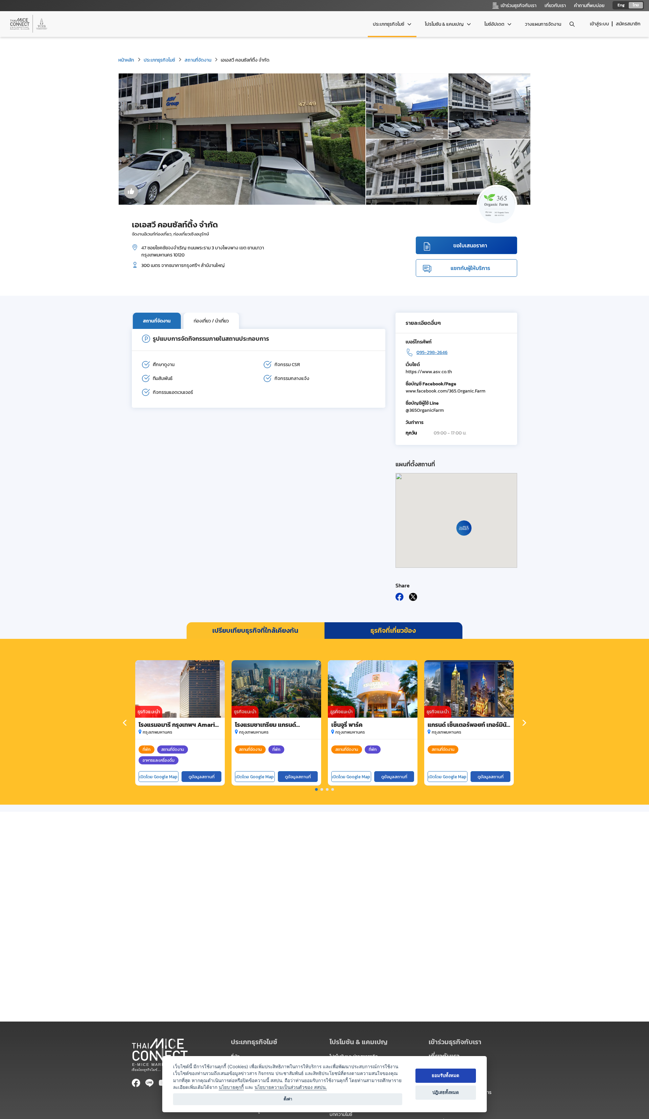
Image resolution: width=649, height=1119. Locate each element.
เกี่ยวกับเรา (555, 5)
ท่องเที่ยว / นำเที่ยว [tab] (211, 320)
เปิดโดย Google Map (158, 777)
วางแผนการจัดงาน (543, 24)
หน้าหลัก (126, 60)
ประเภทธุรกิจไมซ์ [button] (389, 24)
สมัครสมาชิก (628, 23)
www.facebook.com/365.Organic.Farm (445, 391)
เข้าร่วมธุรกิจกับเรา (455, 1042)
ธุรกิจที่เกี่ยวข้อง (393, 630)
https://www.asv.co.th (429, 371)
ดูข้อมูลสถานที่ (202, 777)
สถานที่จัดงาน (198, 60)
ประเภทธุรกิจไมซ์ (159, 60)
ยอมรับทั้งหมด (445, 1075)
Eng (621, 5)
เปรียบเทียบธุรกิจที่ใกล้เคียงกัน (255, 630)
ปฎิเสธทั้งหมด (445, 1092)
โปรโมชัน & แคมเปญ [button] (445, 24)
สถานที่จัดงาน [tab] (157, 320)
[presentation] (125, 723)
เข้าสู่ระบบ (599, 23)
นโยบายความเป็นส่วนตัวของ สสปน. (291, 1087)
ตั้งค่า (288, 1099)
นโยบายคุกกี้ (231, 1087)
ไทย (636, 5)
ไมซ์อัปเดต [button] (494, 24)
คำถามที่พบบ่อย (589, 5)
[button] (316, 789)
